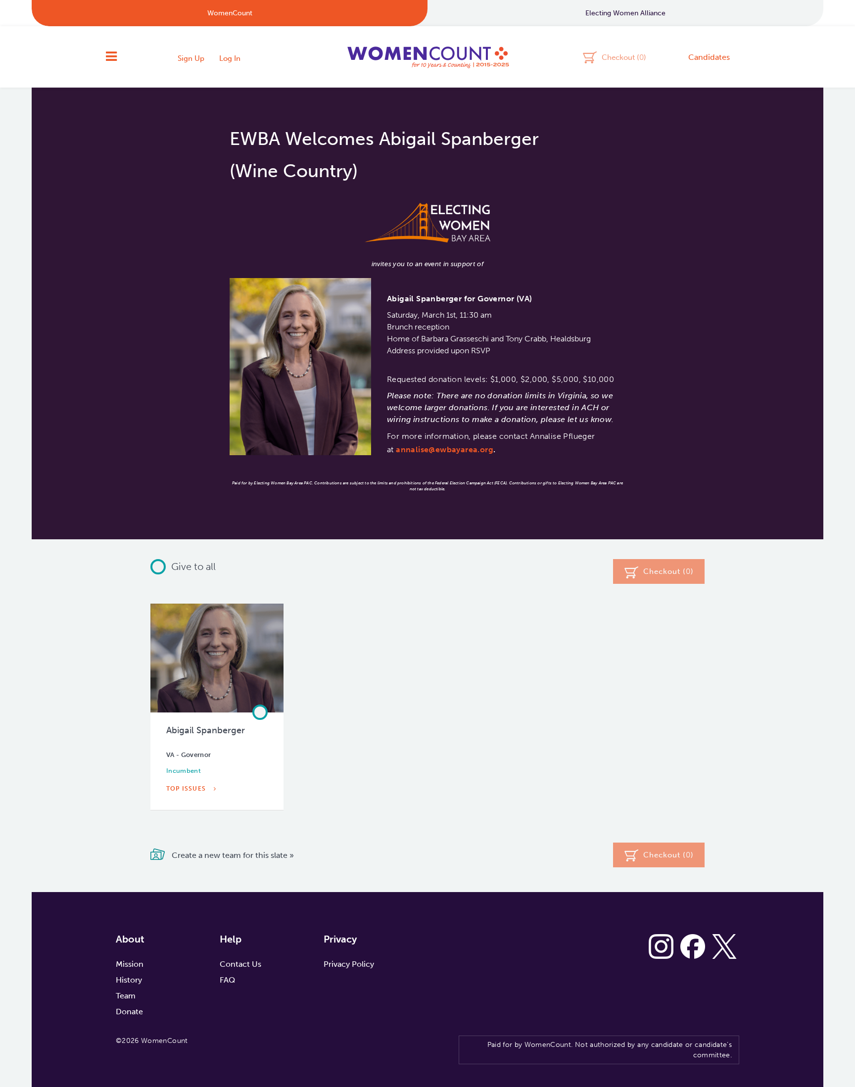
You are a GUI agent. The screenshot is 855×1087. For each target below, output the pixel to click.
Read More (187, 811)
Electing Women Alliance (625, 13)
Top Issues (187, 788)
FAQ (227, 980)
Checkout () (624, 56)
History (129, 980)
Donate (129, 1011)
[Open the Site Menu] (111, 57)
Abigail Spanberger (205, 730)
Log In (229, 58)
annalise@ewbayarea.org (444, 449)
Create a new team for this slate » (232, 855)
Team (126, 995)
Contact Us (240, 964)
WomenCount (427, 57)
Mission (129, 964)
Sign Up (191, 58)
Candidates (709, 57)
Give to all (193, 566)
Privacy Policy (349, 964)
